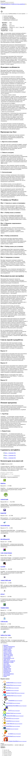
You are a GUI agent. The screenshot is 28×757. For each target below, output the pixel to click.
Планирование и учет (8, 658)
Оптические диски (8, 654)
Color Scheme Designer (6, 553)
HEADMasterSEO (5, 539)
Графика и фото (7, 649)
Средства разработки (20, 4)
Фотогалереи (6, 675)
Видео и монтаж (7, 650)
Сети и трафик (7, 656)
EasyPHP (3, 566)
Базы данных (6, 664)
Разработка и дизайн (9, 4)
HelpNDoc (3, 483)
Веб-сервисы (6, 667)
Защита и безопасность (9, 646)
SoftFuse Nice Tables (6, 635)
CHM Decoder (4, 621)
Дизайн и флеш (7, 668)
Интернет (5, 645)
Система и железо (7, 647)
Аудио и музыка (7, 651)
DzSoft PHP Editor (5, 525)
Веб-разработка (7, 666)
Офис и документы (8, 655)
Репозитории (6, 672)
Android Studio (4, 499)
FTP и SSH (6, 663)
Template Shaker (5, 607)
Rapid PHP (3, 513)
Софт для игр (6, 659)
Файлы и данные (7, 653)
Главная (2, 4)
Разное (5, 676)
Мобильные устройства (9, 660)
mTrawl (2, 594)
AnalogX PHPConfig (6, 580)
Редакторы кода (7, 671)
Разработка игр (7, 669)
